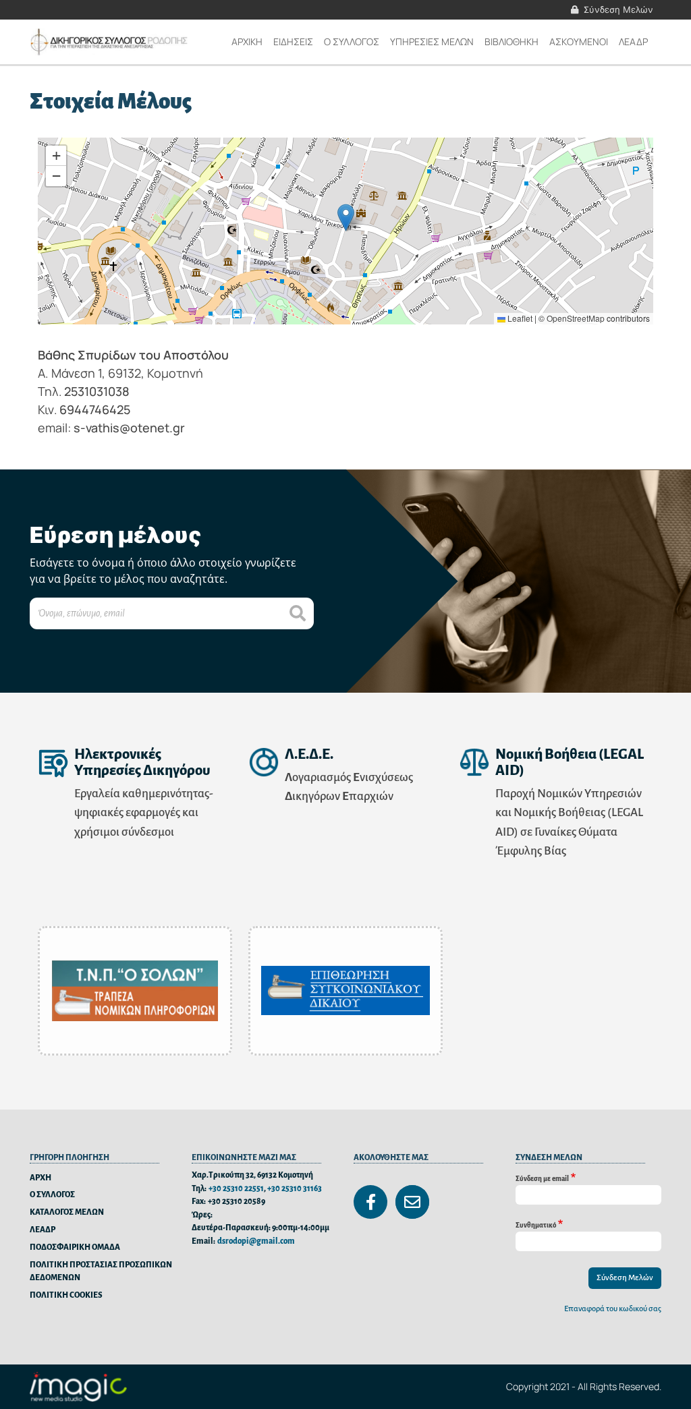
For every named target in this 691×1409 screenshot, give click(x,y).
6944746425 (94, 409)
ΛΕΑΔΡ (633, 41)
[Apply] (297, 613)
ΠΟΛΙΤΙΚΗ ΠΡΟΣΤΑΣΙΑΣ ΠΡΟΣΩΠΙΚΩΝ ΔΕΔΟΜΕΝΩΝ (101, 1272)
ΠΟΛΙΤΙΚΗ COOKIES (66, 1295)
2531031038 (97, 391)
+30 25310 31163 (294, 1188)
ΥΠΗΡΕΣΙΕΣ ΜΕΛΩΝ (432, 41)
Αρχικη (246, 41)
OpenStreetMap (576, 318)
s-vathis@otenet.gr (129, 428)
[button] (345, 217)
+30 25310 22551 (236, 1188)
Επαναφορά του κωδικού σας (612, 1308)
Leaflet (518, 318)
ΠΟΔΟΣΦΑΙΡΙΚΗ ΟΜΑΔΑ (75, 1247)
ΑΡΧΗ (40, 1178)
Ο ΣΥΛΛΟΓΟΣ (52, 1194)
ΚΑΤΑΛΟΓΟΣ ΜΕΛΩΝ (67, 1212)
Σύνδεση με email (542, 1178)
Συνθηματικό (536, 1224)
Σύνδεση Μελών (618, 9)
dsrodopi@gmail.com (256, 1241)
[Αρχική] (110, 42)
